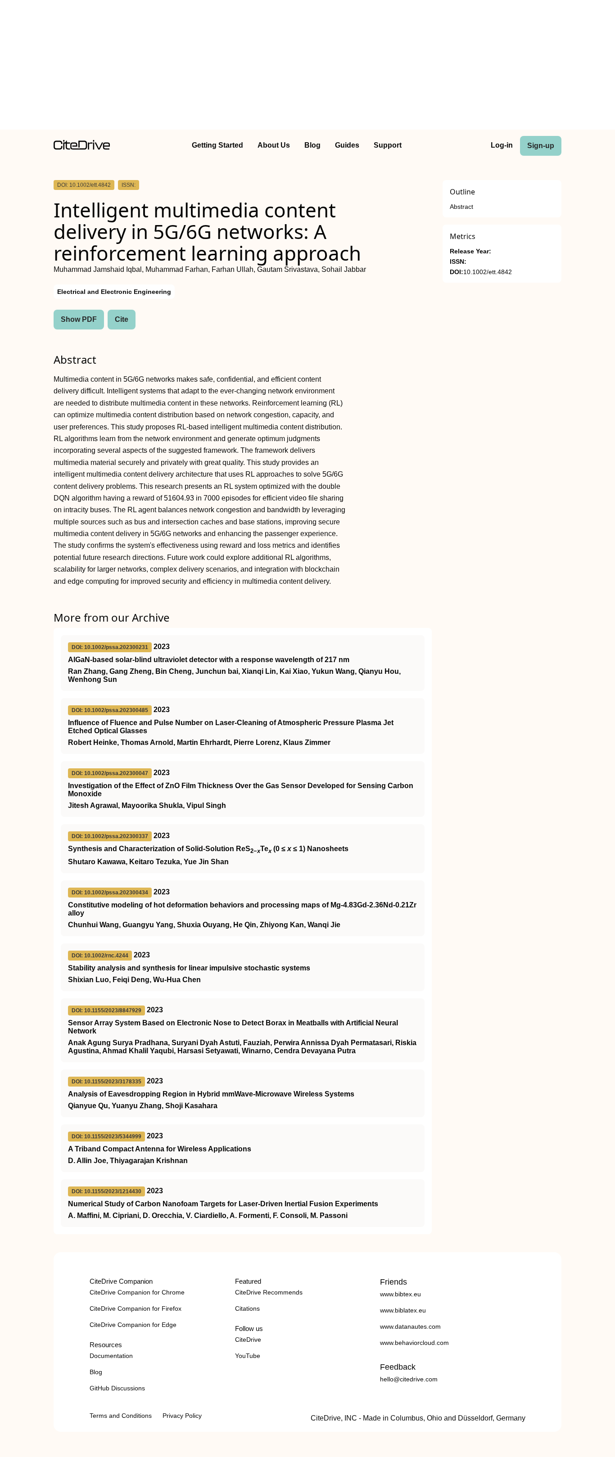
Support (388, 145)
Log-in (502, 145)
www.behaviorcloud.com (414, 1342)
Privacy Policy (182, 1415)
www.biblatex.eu (403, 1310)
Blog (312, 145)
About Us (274, 145)
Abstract (461, 206)
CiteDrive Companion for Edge (133, 1324)
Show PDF (79, 319)
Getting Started (217, 145)
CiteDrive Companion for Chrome (137, 1292)
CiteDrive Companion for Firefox (135, 1308)
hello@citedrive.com (409, 1379)
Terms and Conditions (121, 1415)
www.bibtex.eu (400, 1294)
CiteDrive (248, 1339)
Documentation (111, 1355)
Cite (121, 319)
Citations (247, 1308)
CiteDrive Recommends (269, 1292)
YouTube (247, 1355)
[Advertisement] (307, 67)
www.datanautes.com (410, 1326)
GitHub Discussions (117, 1388)
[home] (82, 147)
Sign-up (540, 145)
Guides (347, 145)
